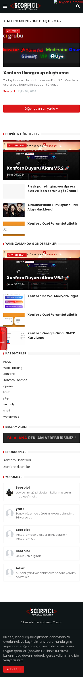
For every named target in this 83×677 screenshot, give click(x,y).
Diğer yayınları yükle (40, 108)
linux (6, 392)
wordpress (11, 417)
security (9, 404)
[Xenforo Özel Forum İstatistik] (14, 229)
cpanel (8, 386)
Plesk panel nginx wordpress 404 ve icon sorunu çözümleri (52, 188)
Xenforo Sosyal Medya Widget (53, 296)
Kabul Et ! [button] (14, 669)
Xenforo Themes (15, 380)
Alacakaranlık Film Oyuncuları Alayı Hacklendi (52, 207)
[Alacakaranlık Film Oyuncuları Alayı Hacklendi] (14, 210)
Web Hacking (13, 368)
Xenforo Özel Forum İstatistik (52, 224)
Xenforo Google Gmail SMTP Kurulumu (51, 335)
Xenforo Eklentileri (17, 460)
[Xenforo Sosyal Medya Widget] (14, 301)
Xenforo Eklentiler (16, 467)
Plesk (7, 362)
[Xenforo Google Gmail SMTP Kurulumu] (14, 338)
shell (6, 410)
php (6, 398)
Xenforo (9, 374)
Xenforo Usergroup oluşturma (36, 73)
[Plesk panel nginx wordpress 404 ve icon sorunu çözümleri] (14, 191)
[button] (5, 6)
